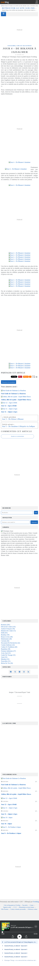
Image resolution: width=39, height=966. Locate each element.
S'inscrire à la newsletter (8, 382)
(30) (7, 663)
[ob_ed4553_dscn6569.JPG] (16, 169)
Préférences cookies (32, 909)
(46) (5, 641)
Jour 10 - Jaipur (6, 824)
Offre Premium (4, 909)
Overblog (36, 902)
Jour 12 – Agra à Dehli (8, 804)
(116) (8, 627)
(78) (8, 629)
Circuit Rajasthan (24, 45)
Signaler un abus (7, 907)
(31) (5, 661)
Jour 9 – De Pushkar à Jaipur (11, 833)
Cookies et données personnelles (18, 909)
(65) (4, 633)
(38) (5, 649)
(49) (7, 637)
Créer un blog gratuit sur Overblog (12, 905)
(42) (10, 643)
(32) (4, 657)
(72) (8, 631)
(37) (8, 651)
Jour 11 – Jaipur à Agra (9, 814)
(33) (5, 653)
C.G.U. (15, 907)
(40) (9, 647)
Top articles (25, 905)
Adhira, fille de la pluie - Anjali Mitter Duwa (16, 794)
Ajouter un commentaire (17, 436)
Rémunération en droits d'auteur (26, 907)
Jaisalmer (11, 45)
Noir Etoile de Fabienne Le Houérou (13, 784)
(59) (5, 635)
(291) (5, 625)
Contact (31, 905)
